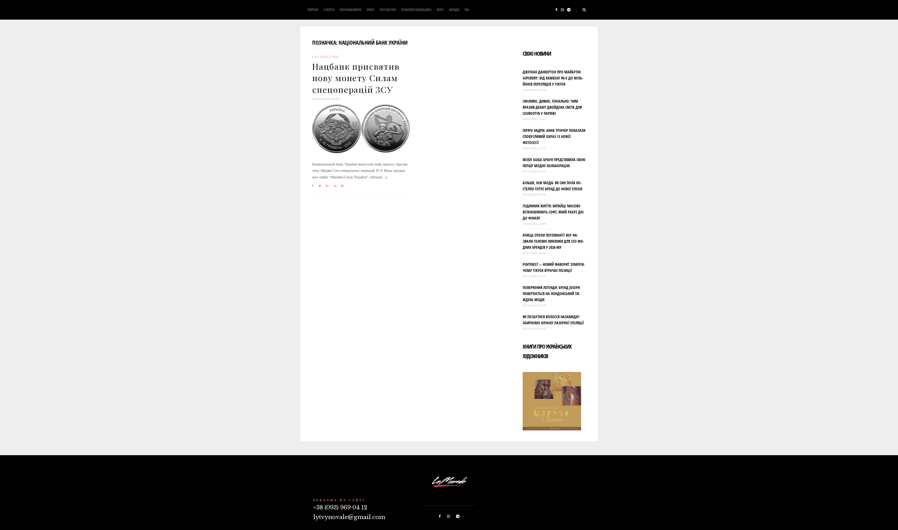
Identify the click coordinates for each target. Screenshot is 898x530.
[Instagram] (562, 10)
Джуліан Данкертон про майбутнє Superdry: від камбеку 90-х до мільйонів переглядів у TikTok (553, 78)
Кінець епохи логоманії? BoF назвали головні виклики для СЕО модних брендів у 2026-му (553, 241)
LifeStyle (328, 9)
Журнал (313, 9)
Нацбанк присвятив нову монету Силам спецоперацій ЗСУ (356, 78)
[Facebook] (556, 10)
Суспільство (387, 9)
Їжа (466, 9)
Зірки (370, 9)
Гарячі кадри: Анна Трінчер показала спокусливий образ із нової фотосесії (554, 136)
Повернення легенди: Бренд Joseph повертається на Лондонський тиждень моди (551, 293)
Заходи (454, 9)
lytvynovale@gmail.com (349, 517)
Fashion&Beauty (350, 9)
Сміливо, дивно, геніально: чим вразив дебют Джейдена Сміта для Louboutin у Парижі (552, 107)
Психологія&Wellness (416, 9)
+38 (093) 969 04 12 (340, 507)
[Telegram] (569, 10)
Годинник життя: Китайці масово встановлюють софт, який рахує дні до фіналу (553, 212)
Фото (440, 9)
